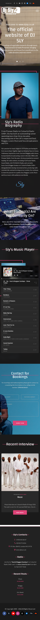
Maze (20, 497)
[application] (20, 272)
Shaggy (20, 586)
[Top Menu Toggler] (37, 11)
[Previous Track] (14, 275)
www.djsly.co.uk (21, 550)
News (25, 494)
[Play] (7, 272)
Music (21, 494)
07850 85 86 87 (23, 387)
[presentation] (4, 486)
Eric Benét (20, 592)
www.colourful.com (23, 564)
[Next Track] (17, 275)
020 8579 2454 (21, 543)
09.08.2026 (17, 494)
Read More (20, 513)
